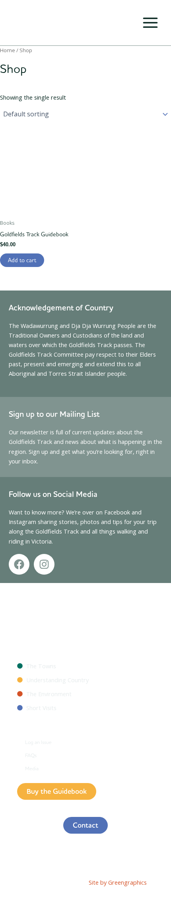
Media (32, 768)
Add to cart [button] (22, 260)
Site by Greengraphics (118, 882)
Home (7, 50)
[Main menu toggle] (150, 22)
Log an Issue (38, 742)
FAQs (31, 755)
